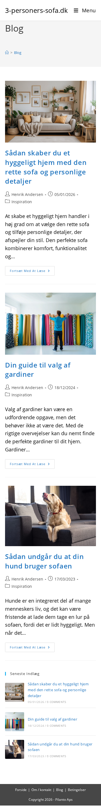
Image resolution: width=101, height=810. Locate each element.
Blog (17, 52)
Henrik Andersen (27, 194)
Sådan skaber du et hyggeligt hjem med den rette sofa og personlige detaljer (45, 167)
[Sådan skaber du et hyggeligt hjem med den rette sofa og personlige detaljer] (14, 692)
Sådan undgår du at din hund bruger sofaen (44, 561)
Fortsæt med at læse (32, 272)
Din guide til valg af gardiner (52, 719)
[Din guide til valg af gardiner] (14, 721)
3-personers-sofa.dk (36, 10)
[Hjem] (7, 52)
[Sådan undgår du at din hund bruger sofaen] (14, 749)
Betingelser (77, 789)
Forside (21, 789)
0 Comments (56, 702)
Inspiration (22, 201)
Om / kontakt (41, 789)
